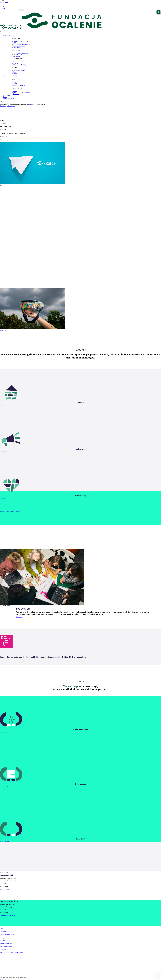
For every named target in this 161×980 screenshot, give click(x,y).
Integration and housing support (21, 44)
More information (4, 732)
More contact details (5, 889)
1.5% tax (15, 82)
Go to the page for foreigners (7, 106)
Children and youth (18, 43)
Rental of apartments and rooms (21, 92)
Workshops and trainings (19, 64)
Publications (16, 56)
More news (3, 330)
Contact (15, 75)
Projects (15, 63)
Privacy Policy (4, 949)
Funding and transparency (7, 934)
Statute (2, 935)
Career (15, 91)
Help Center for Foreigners (20, 41)
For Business (6, 95)
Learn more (3, 405)
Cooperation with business (20, 61)
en (4, 8)
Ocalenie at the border (19, 46)
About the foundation (19, 70)
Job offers (2, 940)
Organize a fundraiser (19, 85)
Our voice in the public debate (21, 53)
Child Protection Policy (6, 943)
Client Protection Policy (6, 946)
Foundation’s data (4, 931)
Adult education (17, 47)
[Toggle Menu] (0, 31)
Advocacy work (17, 54)
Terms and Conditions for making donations (11, 952)
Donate (15, 83)
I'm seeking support (8, 98)
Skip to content (4, 2)
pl (3, 6)
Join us (15, 73)
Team (14, 72)
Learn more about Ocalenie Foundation (10, 511)
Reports (2, 938)
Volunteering (16, 94)
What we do (6, 35)
